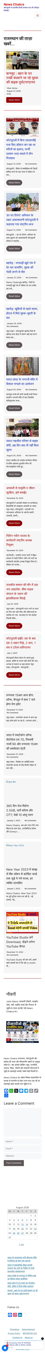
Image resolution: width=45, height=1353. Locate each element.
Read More (14, 100)
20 (22, 1229)
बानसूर (9, 94)
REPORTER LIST (30, 1333)
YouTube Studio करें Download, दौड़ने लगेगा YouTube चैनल (20, 942)
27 (22, 1233)
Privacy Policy (14, 1333)
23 (35, 1229)
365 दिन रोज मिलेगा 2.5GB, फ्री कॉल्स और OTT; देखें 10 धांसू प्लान (19, 810)
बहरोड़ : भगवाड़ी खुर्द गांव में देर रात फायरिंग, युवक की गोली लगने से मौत (20, 267)
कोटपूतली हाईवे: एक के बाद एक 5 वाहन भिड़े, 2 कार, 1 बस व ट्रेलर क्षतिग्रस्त (21, 643)
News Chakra (14, 4)
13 (22, 1224)
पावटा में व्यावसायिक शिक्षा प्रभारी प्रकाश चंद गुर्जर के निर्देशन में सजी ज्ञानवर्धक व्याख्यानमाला (21, 1268)
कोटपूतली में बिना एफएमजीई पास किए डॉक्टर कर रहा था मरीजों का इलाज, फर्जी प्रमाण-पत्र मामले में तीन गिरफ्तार (21, 149)
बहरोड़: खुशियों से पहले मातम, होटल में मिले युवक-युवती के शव (22, 313)
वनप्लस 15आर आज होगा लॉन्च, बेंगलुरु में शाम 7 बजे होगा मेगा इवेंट (20, 699)
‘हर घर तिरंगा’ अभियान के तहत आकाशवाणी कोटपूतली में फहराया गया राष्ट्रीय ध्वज (22, 219)
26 (18, 1233)
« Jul (21, 1244)
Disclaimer (14, 1329)
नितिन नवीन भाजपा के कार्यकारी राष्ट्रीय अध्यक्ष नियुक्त (19, 540)
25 (14, 1233)
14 (27, 1224)
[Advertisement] (23, 1183)
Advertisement (28, 1329)
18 (14, 1229)
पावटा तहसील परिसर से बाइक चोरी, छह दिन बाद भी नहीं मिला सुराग (22, 445)
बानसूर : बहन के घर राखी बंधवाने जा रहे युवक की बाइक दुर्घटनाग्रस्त (22, 77)
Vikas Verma (12, 88)
